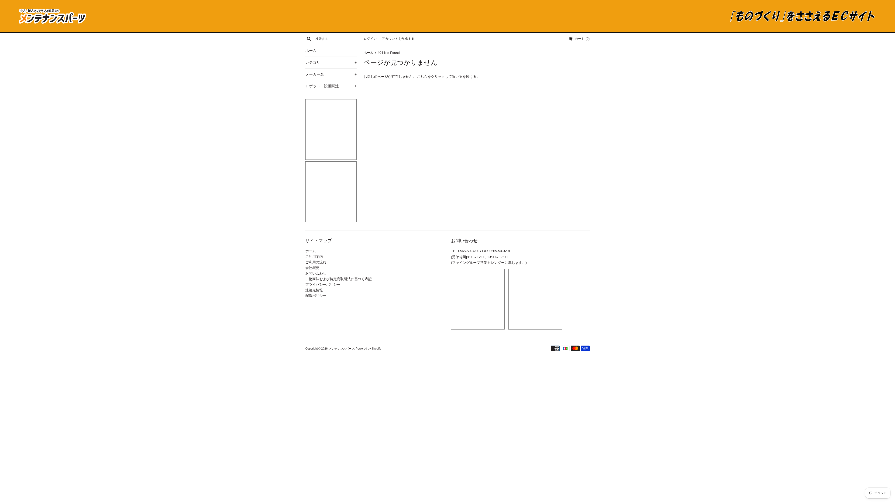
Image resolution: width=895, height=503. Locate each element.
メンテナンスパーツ (341, 348)
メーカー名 (331, 74)
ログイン (370, 39)
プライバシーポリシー (322, 284)
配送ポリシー (315, 296)
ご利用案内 (314, 256)
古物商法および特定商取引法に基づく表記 (338, 279)
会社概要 (312, 268)
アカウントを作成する (398, 39)
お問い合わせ (315, 273)
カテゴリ (331, 63)
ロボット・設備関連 (331, 86)
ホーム (311, 51)
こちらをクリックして (434, 76)
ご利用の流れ (315, 262)
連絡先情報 (314, 290)
